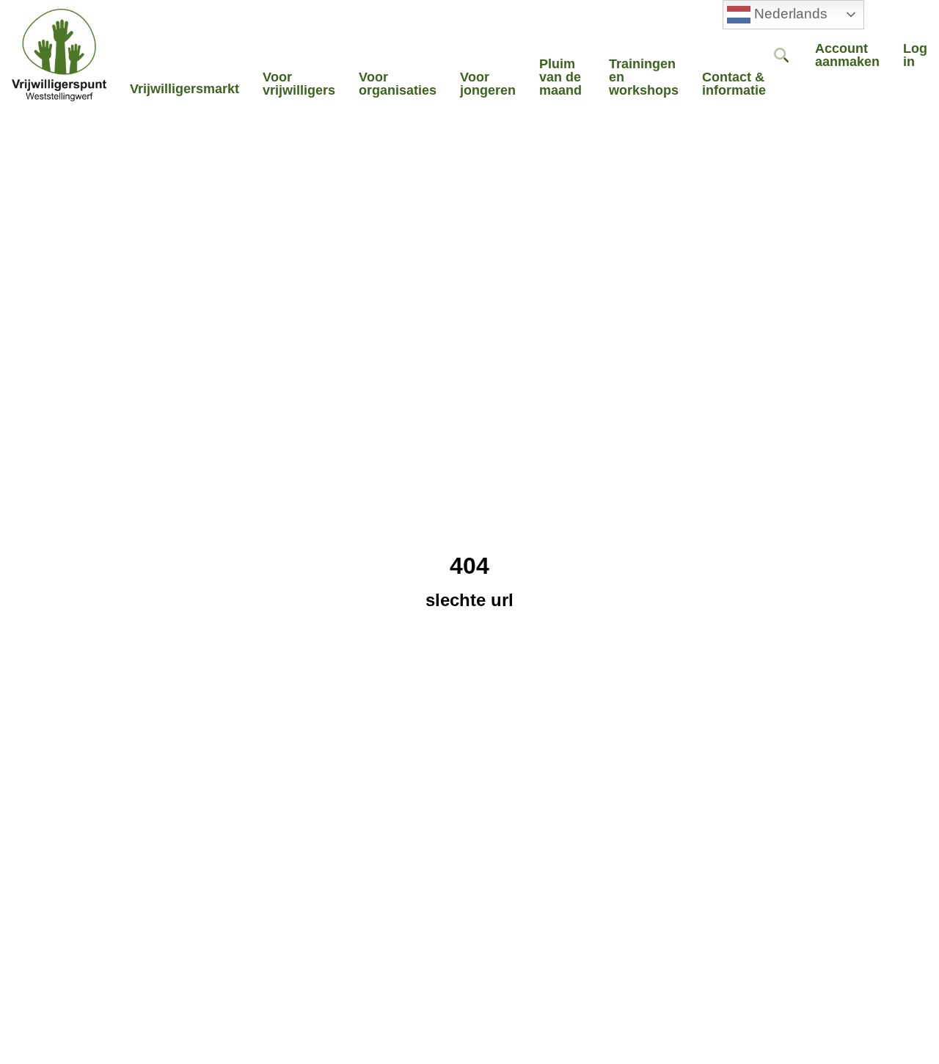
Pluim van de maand (560, 77)
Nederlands (788, 13)
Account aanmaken (847, 55)
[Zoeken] (781, 55)
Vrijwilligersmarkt (184, 88)
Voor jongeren (488, 84)
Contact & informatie (734, 84)
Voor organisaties (397, 84)
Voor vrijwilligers (299, 84)
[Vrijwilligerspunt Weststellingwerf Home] (59, 55)
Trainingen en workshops (644, 77)
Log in (915, 55)
